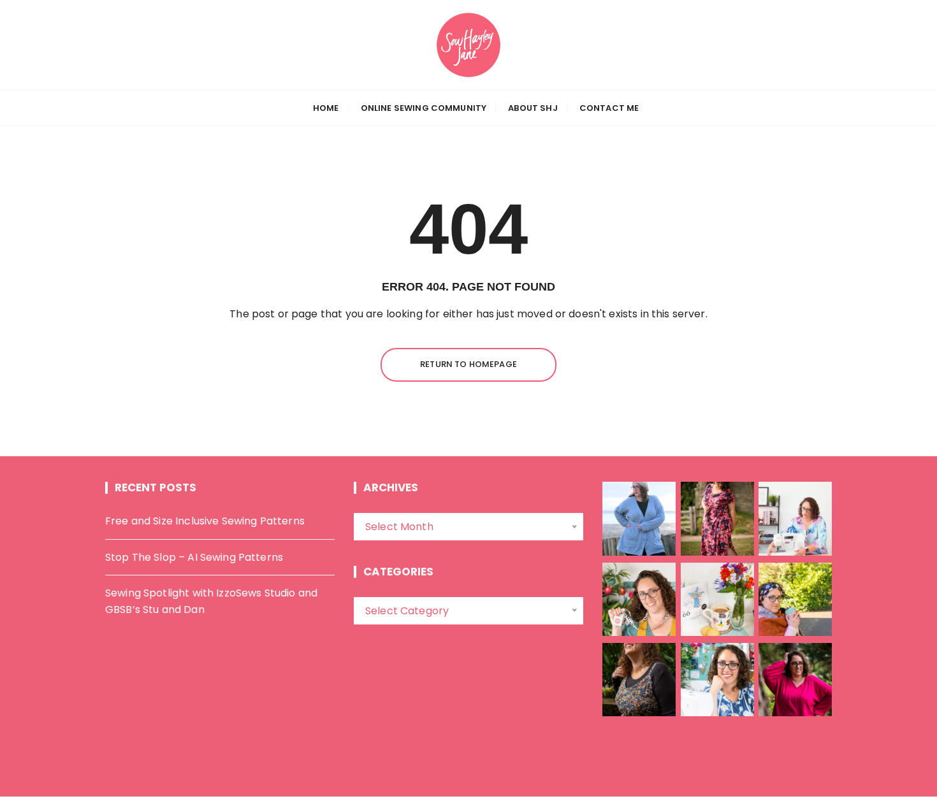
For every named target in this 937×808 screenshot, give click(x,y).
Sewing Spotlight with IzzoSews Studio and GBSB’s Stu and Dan (211, 601)
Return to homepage (468, 364)
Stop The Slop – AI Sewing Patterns (194, 557)
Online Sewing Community (423, 108)
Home (326, 108)
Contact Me (609, 108)
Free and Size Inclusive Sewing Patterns (205, 521)
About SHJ (532, 108)
